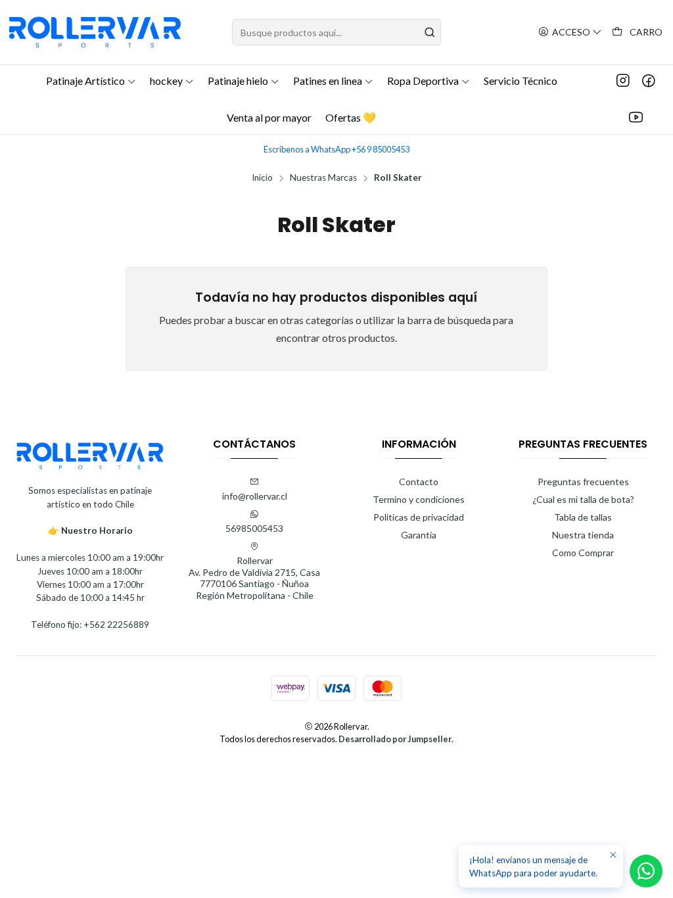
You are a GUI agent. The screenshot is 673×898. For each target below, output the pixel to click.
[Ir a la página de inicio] (95, 32)
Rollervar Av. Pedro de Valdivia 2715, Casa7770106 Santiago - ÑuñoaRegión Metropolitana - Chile (254, 578)
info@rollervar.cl (254, 496)
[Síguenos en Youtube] (636, 117)
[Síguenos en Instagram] (623, 80)
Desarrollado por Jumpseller (395, 739)
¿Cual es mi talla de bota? (583, 499)
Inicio (262, 178)
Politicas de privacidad (418, 517)
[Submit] (430, 32)
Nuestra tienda (583, 534)
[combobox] (336, 32)
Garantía (418, 534)
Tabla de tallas (583, 517)
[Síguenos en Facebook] (649, 80)
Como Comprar (583, 552)
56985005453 (254, 528)
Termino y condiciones (419, 499)
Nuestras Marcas (323, 178)
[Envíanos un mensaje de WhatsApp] (646, 871)
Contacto (418, 481)
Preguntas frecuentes (583, 481)
